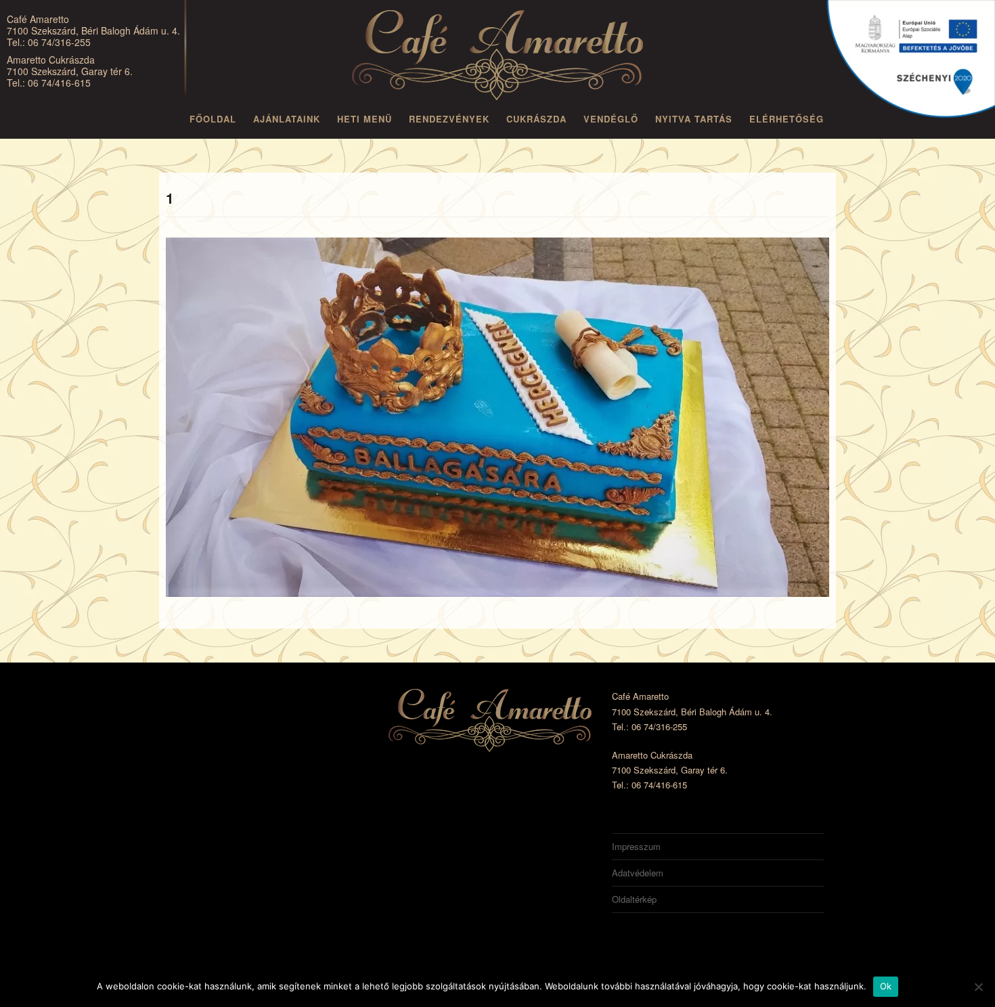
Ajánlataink (286, 118)
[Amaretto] (497, 57)
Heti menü (364, 118)
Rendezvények (449, 118)
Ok (886, 986)
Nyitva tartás (693, 118)
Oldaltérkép (634, 899)
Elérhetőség (786, 118)
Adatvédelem (637, 872)
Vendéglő (610, 118)
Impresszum (636, 846)
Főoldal (213, 118)
